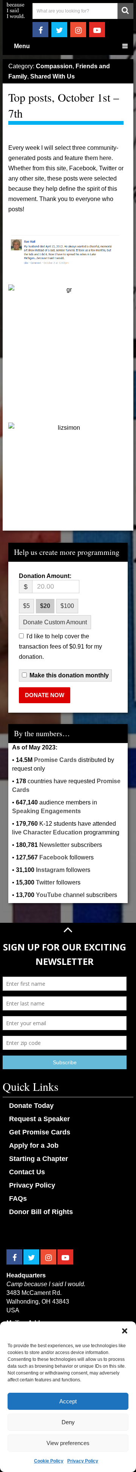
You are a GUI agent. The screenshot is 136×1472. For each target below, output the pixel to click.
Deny (68, 1422)
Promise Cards (55, 760)
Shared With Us (52, 76)
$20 (45, 606)
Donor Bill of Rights (41, 1212)
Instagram (50, 870)
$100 (67, 606)
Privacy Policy (82, 1461)
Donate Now (44, 695)
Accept (68, 1401)
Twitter (45, 882)
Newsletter (54, 845)
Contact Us (27, 1172)
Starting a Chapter (38, 1159)
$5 (26, 606)
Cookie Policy (48, 1461)
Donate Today (31, 1105)
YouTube (49, 895)
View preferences (68, 1443)
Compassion (54, 66)
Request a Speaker (39, 1119)
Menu (22, 46)
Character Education (52, 832)
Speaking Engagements (46, 811)
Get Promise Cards (39, 1132)
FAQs (18, 1198)
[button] (124, 1331)
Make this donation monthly (69, 675)
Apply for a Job (34, 1145)
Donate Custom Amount (55, 622)
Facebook (53, 857)
